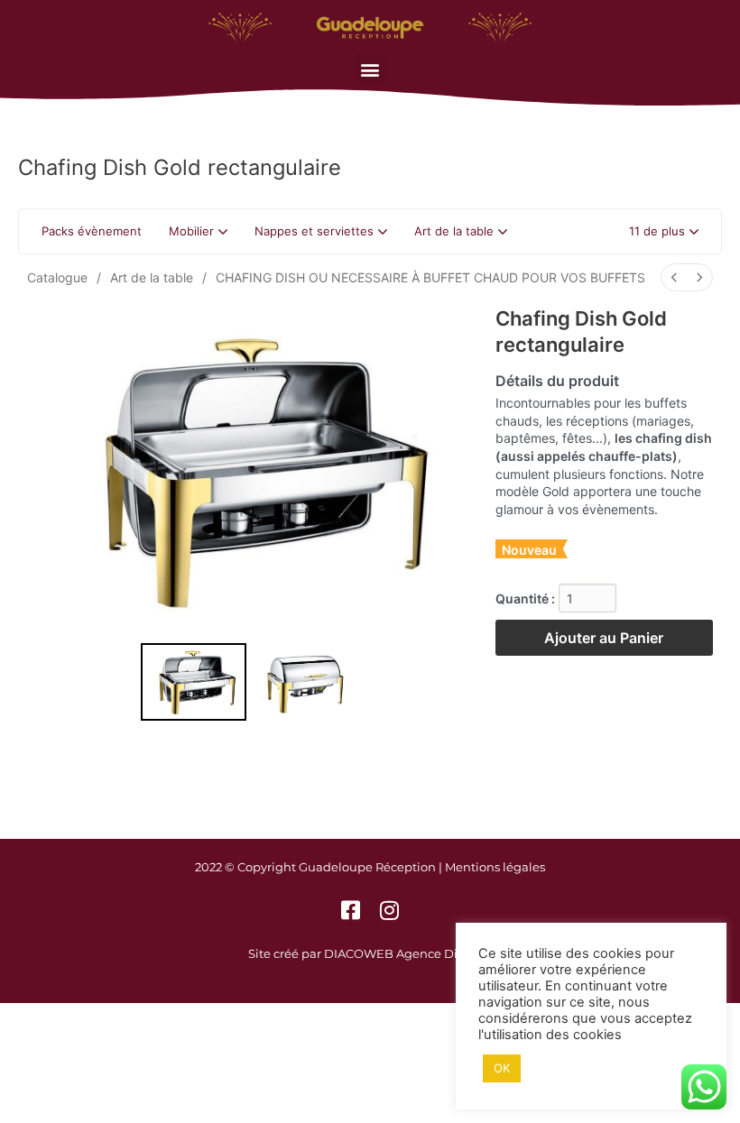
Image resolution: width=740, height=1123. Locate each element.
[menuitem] (674, 277)
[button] (370, 69)
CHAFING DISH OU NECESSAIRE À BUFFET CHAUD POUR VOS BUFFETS (430, 277)
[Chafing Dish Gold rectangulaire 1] (307, 682)
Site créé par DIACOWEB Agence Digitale (370, 953)
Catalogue (57, 277)
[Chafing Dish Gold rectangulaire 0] (194, 682)
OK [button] (502, 1068)
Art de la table (151, 277)
